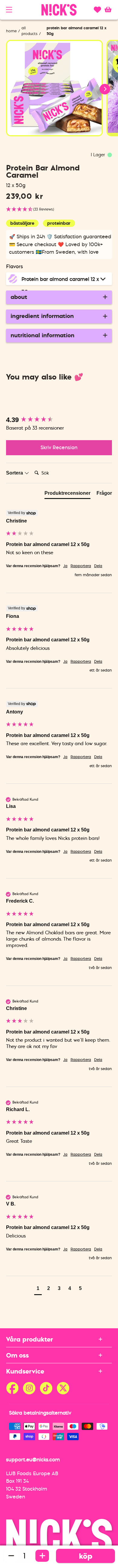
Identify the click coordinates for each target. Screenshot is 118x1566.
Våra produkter (29, 1339)
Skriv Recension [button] (59, 447)
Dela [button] (98, 566)
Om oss (17, 1355)
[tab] (67, 494)
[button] (9, 10)
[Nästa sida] (65, 144)
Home (11, 30)
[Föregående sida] (52, 144)
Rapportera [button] (80, 566)
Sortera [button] (15, 472)
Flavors (14, 266)
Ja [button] (65, 566)
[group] (59, 420)
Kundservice (25, 1371)
